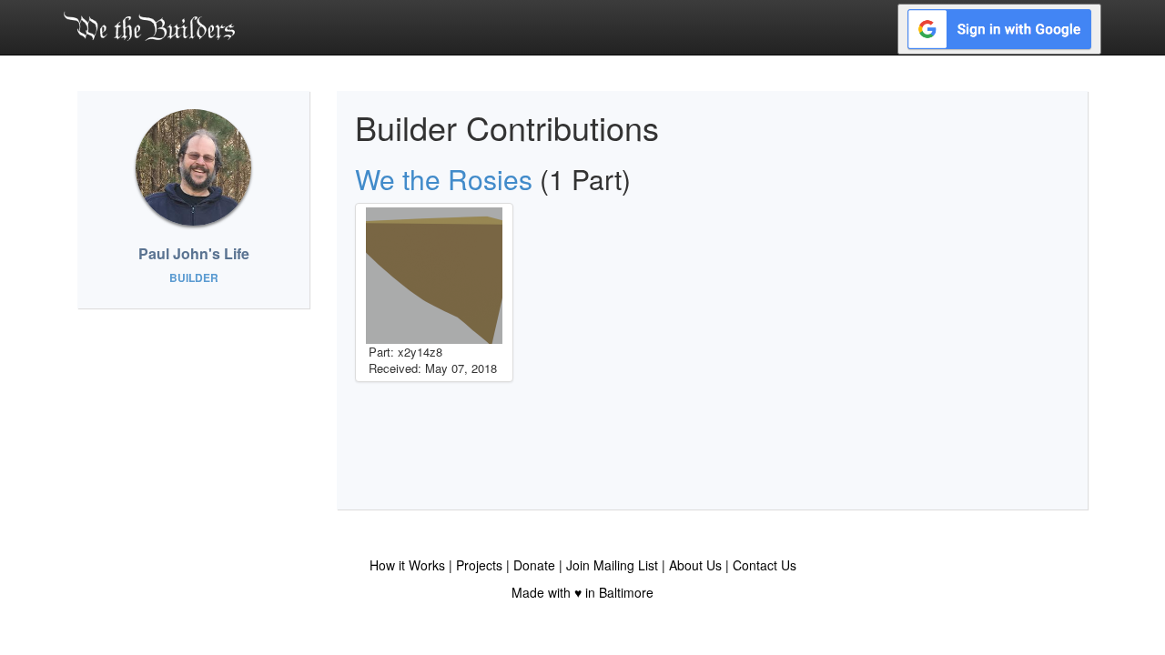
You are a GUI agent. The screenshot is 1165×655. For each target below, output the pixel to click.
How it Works (407, 565)
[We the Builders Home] (149, 25)
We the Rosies (443, 178)
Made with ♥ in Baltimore (582, 592)
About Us (695, 565)
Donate (534, 565)
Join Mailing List (612, 565)
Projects (479, 565)
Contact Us (764, 565)
